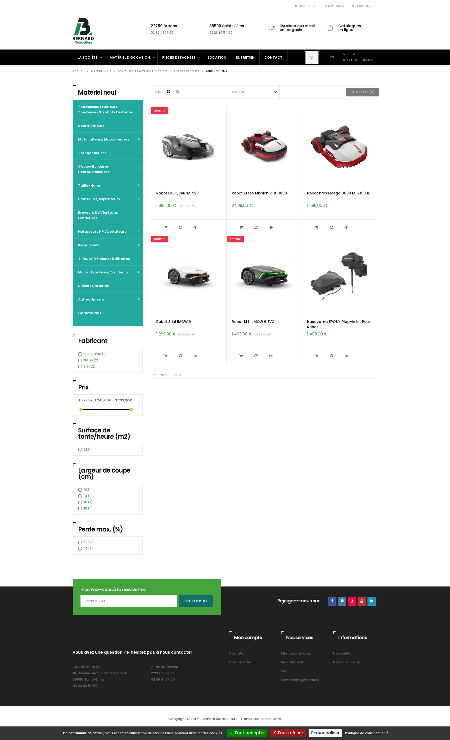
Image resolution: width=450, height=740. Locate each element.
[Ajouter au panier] (166, 227)
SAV (284, 671)
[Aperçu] (196, 227)
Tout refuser (289, 733)
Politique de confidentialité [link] (366, 733)
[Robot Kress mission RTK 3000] (264, 146)
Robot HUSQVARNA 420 (177, 193)
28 (87, 502)
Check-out (361, 6)
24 (87, 496)
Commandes (240, 662)
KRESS (90, 360)
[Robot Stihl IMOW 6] (188, 275)
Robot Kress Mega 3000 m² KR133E (338, 193)
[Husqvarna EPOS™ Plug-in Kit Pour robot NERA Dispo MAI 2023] (339, 275)
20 (87, 489)
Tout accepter (249, 733)
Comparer (334, 6)
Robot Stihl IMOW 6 (173, 321)
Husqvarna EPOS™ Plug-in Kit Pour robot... (338, 324)
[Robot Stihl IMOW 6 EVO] (264, 275)
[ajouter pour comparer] (181, 227)
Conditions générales (299, 679)
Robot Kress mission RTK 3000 (259, 193)
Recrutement (292, 662)
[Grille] (168, 92)
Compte (236, 653)
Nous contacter (346, 662)
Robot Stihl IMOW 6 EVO (253, 321)
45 (88, 548)
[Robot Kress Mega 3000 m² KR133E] (339, 146)
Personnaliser (325, 733)
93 (87, 449)
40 (88, 542)
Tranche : (86, 400)
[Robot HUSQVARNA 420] (188, 146)
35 (87, 508)
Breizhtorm (271, 718)
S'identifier (305, 6)
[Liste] (178, 92)
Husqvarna (95, 354)
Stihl (89, 366)
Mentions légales (295, 653)
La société (342, 653)
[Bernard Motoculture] (83, 30)
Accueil (78, 71)
